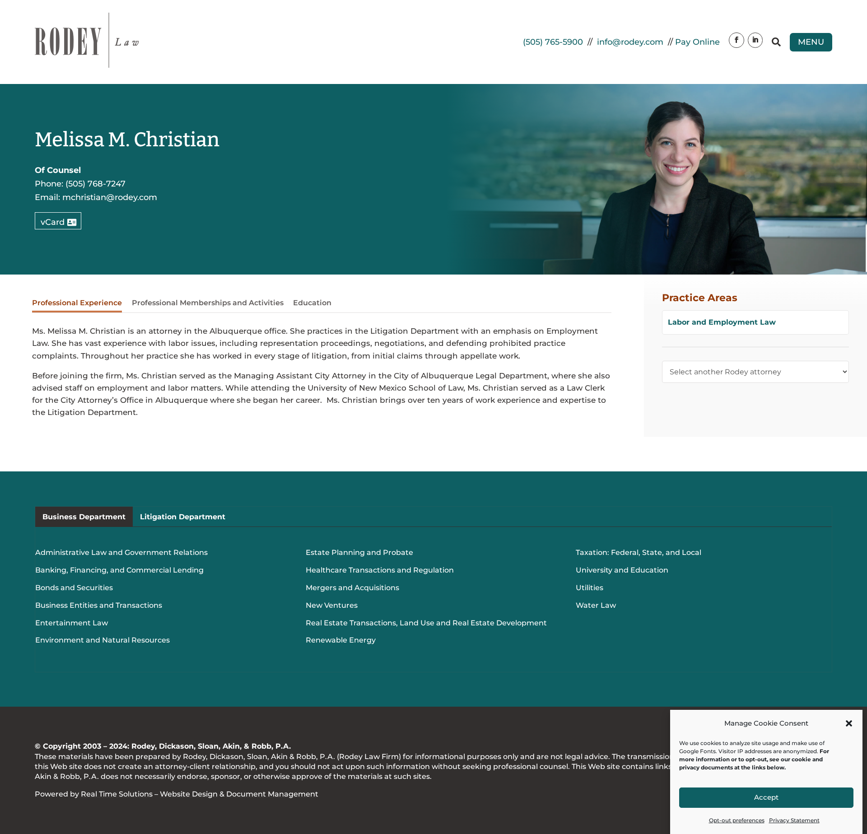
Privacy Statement (794, 820)
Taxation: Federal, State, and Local (638, 552)
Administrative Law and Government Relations (121, 552)
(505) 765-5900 (553, 42)
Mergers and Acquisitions (352, 587)
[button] (848, 723)
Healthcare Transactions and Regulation (380, 570)
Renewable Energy (341, 640)
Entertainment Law (71, 623)
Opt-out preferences (736, 820)
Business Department (84, 516)
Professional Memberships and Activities (208, 302)
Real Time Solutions (117, 794)
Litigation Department (182, 516)
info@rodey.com (630, 42)
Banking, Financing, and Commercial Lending (119, 570)
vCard (53, 222)
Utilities (589, 587)
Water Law (596, 605)
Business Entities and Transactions (98, 605)
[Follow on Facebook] (736, 40)
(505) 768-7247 (95, 184)
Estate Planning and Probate (359, 552)
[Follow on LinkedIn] (755, 40)
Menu (811, 42)
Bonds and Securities (74, 587)
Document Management (272, 794)
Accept (766, 797)
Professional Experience (77, 302)
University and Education (622, 570)
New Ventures (332, 605)
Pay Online (697, 42)
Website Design (189, 794)
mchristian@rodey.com (109, 197)
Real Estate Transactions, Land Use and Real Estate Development (426, 623)
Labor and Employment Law (722, 322)
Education (312, 302)
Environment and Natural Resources (102, 640)
